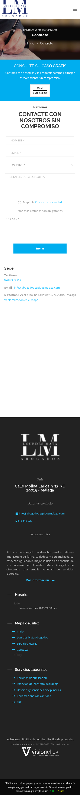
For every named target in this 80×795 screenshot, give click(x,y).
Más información (38, 580)
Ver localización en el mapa (21, 300)
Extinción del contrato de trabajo (37, 684)
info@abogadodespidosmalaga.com (37, 287)
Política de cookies (33, 739)
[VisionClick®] (40, 751)
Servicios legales (27, 643)
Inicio (30, 43)
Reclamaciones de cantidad (34, 696)
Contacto (23, 649)
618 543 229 (40, 90)
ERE (19, 702)
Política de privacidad (48, 202)
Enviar (40, 248)
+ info (61, 790)
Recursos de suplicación (32, 678)
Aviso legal (13, 739)
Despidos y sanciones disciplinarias (39, 690)
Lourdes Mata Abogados (32, 637)
